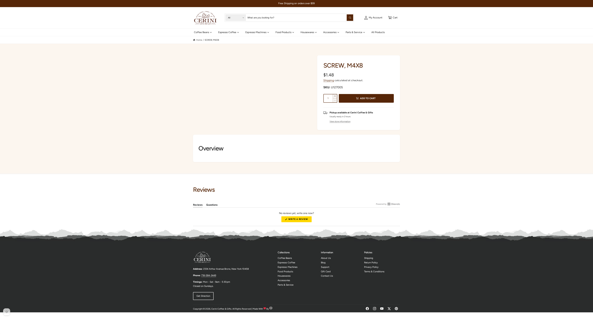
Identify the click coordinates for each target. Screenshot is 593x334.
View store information (340, 121)
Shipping (328, 80)
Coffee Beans (201, 32)
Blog (323, 262)
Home (199, 40)
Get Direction (203, 296)
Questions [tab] (211, 205)
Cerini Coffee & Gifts (221, 309)
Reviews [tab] (197, 205)
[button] (393, 18)
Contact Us (327, 275)
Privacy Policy (371, 267)
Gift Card (326, 271)
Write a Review (299, 220)
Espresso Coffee (227, 32)
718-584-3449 (208, 275)
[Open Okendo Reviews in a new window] (388, 204)
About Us (326, 258)
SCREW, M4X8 (212, 40)
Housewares (307, 32)
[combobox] (300, 18)
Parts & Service (354, 32)
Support (325, 267)
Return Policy (371, 262)
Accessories (329, 32)
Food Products (283, 32)
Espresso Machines (255, 32)
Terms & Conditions (374, 271)
